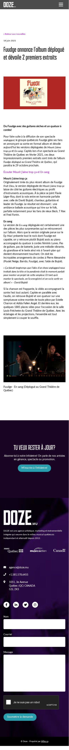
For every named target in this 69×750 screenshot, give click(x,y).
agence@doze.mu (19, 567)
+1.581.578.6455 (18, 574)
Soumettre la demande (20, 717)
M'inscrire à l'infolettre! (34, 468)
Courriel (7, 634)
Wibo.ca (44, 741)
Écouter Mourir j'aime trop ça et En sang (26, 172)
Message (8, 652)
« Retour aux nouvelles (14, 34)
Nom (6, 616)
